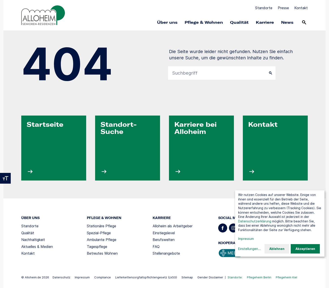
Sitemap (187, 277)
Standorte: (235, 277)
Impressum (82, 277)
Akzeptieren (305, 249)
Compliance (102, 277)
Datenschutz (61, 277)
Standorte (263, 8)
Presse (283, 8)
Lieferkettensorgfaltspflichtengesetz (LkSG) (146, 277)
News (287, 22)
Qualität (239, 22)
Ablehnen (276, 249)
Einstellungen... (249, 249)
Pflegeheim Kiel (286, 277)
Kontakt (301, 8)
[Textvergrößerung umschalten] (5, 178)
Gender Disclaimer (210, 277)
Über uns (167, 22)
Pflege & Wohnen (204, 22)
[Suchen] (304, 22)
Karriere (265, 22)
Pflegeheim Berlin (259, 277)
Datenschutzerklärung (254, 221)
